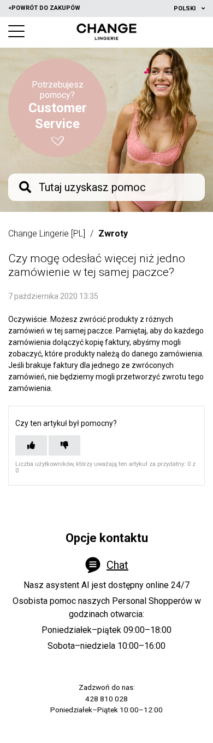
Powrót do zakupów (44, 7)
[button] (16, 31)
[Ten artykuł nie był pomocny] (64, 445)
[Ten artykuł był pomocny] (31, 445)
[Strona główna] (107, 32)
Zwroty (113, 233)
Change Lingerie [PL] (46, 233)
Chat (117, 565)
